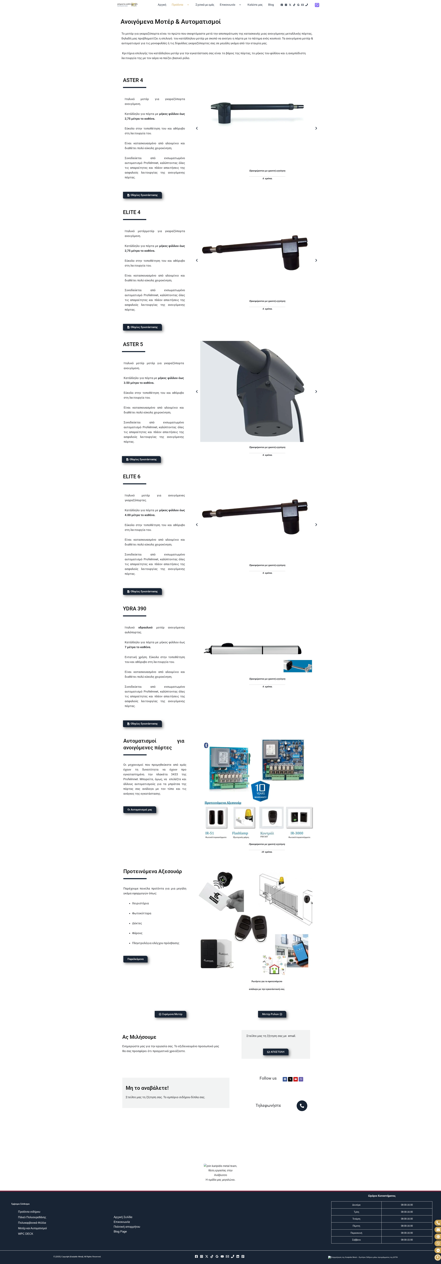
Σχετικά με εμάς (205, 4)
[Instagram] (286, 5)
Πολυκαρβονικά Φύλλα (32, 1222)
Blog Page (120, 1231)
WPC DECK (26, 1233)
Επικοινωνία (227, 4)
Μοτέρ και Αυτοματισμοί (33, 1228)
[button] (187, 5)
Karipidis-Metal (76, 1257)
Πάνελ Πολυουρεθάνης (32, 1217)
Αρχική (162, 4)
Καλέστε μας (255, 4)
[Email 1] (302, 5)
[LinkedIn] (237, 1256)
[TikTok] (294, 5)
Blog (271, 4)
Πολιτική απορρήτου (127, 1226)
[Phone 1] (306, 5)
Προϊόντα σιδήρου (29, 1211)
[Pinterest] (242, 1256)
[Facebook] (282, 5)
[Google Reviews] (298, 5)
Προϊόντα (177, 4)
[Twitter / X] (290, 5)
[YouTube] (222, 1256)
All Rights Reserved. (92, 1257)
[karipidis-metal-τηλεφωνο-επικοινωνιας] (302, 1105)
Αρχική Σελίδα (123, 1217)
